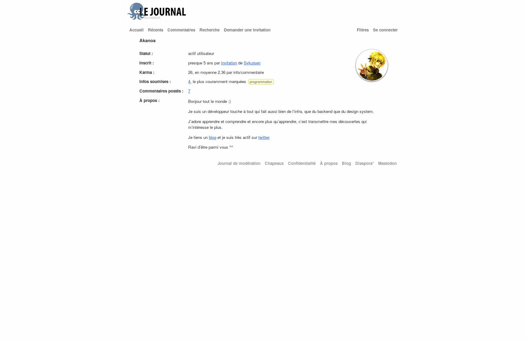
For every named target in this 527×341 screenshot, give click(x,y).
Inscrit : (146, 63)
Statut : (146, 53)
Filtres (363, 30)
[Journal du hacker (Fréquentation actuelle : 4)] (156, 18)
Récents (155, 30)
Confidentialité (302, 163)
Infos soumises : (155, 81)
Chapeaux (274, 163)
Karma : (146, 72)
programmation (261, 81)
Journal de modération (238, 163)
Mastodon (387, 163)
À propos (329, 163)
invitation (229, 63)
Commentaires (181, 30)
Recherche (209, 30)
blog (212, 137)
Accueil (136, 30)
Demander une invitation (247, 30)
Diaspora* (364, 163)
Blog (346, 163)
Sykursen (252, 63)
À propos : (149, 100)
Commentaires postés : (161, 91)
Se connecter (385, 30)
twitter (263, 137)
